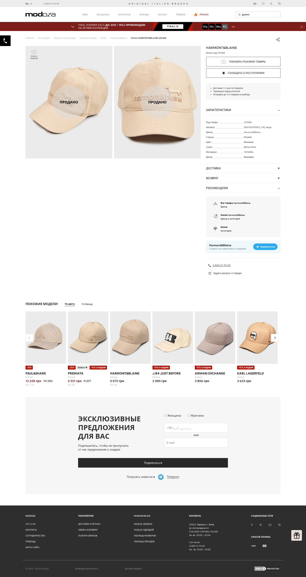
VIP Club (30, 524)
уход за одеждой (144, 529)
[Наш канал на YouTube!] (270, 524)
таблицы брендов (144, 541)
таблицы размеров (145, 535)
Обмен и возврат (88, 529)
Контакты (31, 529)
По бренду (87, 304)
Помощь (31, 541)
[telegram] (260, 524)
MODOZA (30, 516)
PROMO (201, 14)
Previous (29, 338)
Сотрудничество (35, 535)
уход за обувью (143, 524)
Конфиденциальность (86, 568)
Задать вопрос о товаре (227, 273)
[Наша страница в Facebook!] (252, 524)
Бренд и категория (230, 218)
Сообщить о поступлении (246, 73)
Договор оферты (133, 568)
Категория (226, 230)
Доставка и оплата (89, 524)
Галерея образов (87, 535)
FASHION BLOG (142, 516)
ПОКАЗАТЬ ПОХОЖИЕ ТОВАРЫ (247, 61)
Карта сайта (32, 547)
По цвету (70, 304)
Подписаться (153, 463)
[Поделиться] (277, 40)
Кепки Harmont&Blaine (233, 215)
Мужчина (197, 415)
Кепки (224, 227)
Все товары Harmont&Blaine (235, 203)
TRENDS (180, 14)
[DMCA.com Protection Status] (267, 568)
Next (275, 338)
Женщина (174, 415)
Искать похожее (34, 57)
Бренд (224, 206)
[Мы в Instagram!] (279, 524)
